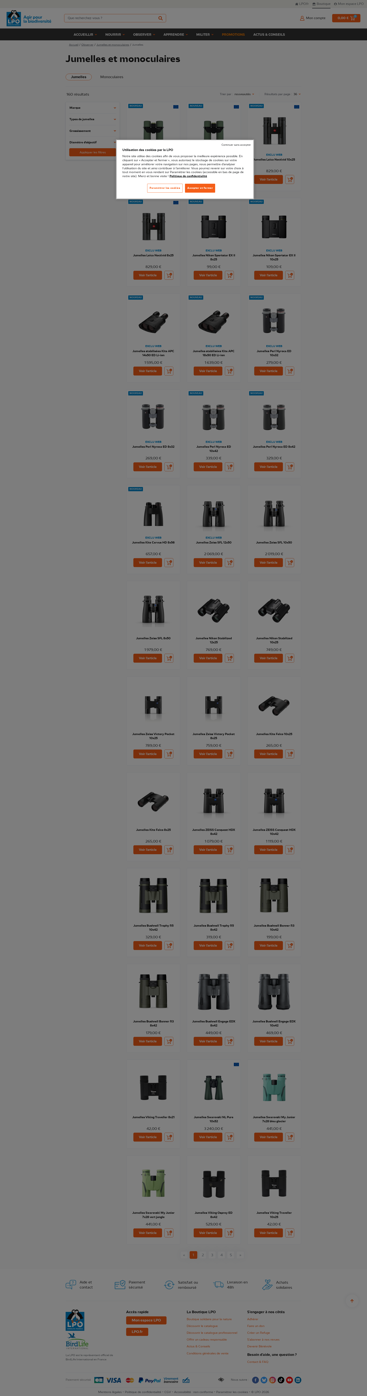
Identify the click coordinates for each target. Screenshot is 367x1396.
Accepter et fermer (200, 187)
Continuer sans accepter (236, 145)
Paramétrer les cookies (165, 187)
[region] (185, 169)
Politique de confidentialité (188, 176)
